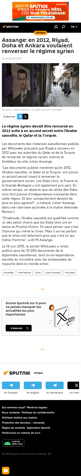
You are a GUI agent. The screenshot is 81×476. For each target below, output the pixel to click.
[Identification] (56, 26)
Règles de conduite (13, 427)
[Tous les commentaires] (5, 470)
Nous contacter (11, 412)
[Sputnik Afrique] (11, 28)
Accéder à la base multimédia (47, 109)
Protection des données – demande (23, 422)
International (24, 272)
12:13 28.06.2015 (12, 58)
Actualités (9, 272)
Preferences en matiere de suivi (21, 432)
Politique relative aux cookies (19, 417)
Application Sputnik (38, 427)
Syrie (37, 272)
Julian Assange (52, 272)
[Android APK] (13, 443)
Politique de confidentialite (38, 412)
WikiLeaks (70, 272)
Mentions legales (37, 407)
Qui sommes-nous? (13, 407)
